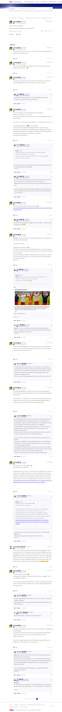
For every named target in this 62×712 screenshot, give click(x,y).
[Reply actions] (51, 94)
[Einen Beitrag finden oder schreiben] (51, 9)
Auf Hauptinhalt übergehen (6, 0)
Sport (38, 18)
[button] (15, 103)
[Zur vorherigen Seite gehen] (24, 699)
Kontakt (21, 706)
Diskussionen (44, 1)
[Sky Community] (16, 2)
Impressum (26, 706)
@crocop (15, 238)
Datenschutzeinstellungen (14, 706)
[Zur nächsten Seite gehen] (39, 699)
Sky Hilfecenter (16, 704)
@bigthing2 (16, 682)
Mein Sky (10, 704)
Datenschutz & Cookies (40, 704)
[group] (41, 31)
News (37, 1)
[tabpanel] (31, 373)
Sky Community (12, 18)
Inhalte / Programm (30, 18)
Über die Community (29, 1)
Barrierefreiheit (23, 704)
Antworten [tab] (12, 44)
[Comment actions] (52, 47)
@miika (17, 150)
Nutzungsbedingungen (31, 704)
